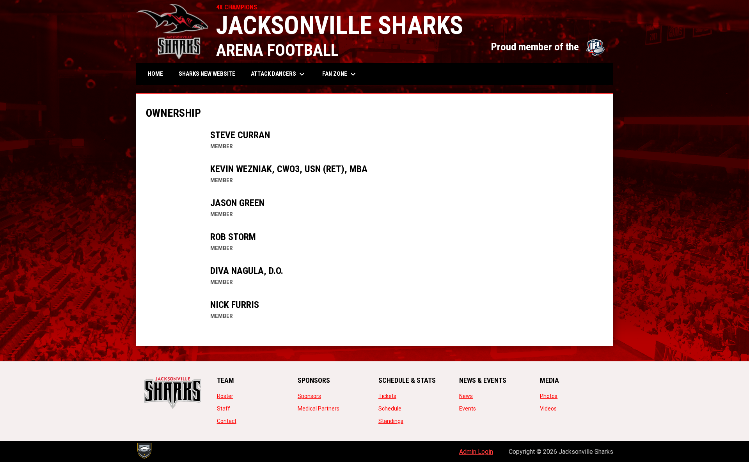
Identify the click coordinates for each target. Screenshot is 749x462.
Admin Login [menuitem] (476, 451)
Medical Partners (318, 408)
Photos (548, 396)
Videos (548, 408)
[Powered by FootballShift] (144, 450)
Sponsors (309, 396)
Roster (225, 396)
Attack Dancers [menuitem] (279, 74)
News (466, 396)
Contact (226, 421)
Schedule (389, 408)
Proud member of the (548, 47)
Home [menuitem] (155, 73)
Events (467, 408)
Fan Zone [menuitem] (340, 74)
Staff (223, 408)
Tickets (387, 396)
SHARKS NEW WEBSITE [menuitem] (210, 73)
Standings (390, 421)
